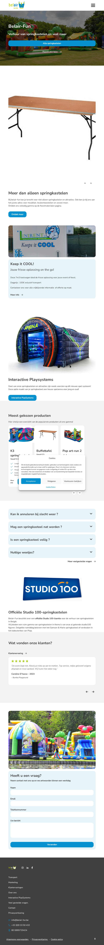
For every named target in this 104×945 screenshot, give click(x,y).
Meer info (12, 481)
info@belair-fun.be (20, 920)
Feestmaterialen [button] (50, 51)
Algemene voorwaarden (17, 939)
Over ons (12, 892)
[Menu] (93, 5)
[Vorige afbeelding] (85, 183)
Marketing (13, 882)
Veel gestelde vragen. (18, 902)
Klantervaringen (15, 887)
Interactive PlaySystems (19, 897)
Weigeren (51, 481)
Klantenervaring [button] (15, 653)
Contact (11, 907)
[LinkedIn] (27, 868)
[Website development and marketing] (95, 938)
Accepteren (31, 481)
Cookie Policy (50, 487)
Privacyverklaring (16, 913)
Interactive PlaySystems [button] (22, 397)
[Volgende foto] (91, 183)
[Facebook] (32, 868)
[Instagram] (23, 868)
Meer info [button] (14, 294)
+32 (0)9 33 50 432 (20, 925)
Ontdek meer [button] (17, 214)
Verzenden (52, 844)
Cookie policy (57, 939)
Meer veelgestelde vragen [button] (80, 561)
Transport (12, 877)
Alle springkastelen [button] (52, 43)
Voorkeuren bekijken (72, 481)
